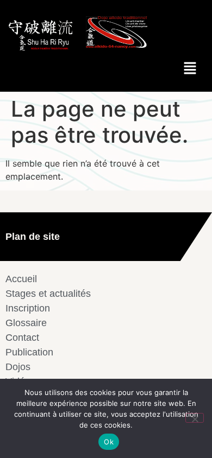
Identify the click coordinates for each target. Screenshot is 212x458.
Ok (109, 441)
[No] (194, 418)
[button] (190, 68)
